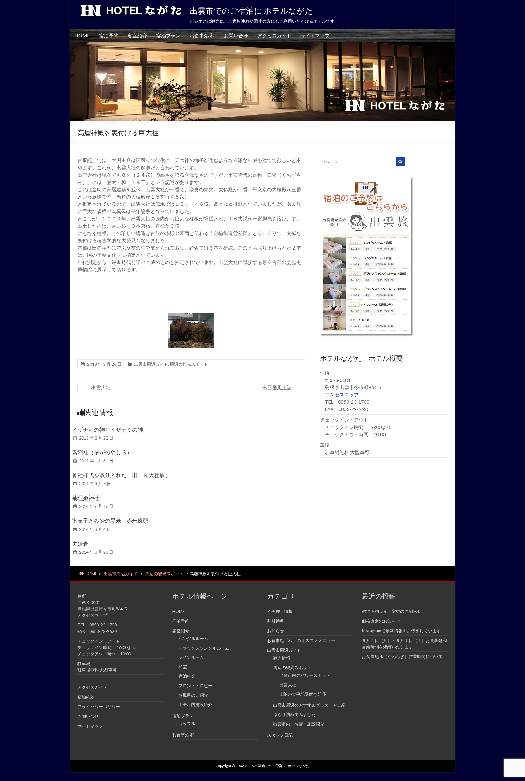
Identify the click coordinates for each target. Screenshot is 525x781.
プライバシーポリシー (98, 706)
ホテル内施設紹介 (195, 704)
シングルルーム (193, 638)
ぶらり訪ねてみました (294, 714)
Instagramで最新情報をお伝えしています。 (403, 630)
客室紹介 (137, 35)
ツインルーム (191, 657)
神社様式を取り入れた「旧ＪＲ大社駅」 (121, 475)
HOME (82, 35)
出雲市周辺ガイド (151, 364)
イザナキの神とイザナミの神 (107, 429)
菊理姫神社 (85, 497)
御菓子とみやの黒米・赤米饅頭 (110, 520)
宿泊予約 (108, 35)
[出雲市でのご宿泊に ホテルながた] (262, 45)
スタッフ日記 (280, 735)
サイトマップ (315, 35)
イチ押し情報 (280, 611)
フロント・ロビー (195, 685)
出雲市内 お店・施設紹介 (298, 723)
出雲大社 (98, 387)
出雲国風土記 (279, 387)
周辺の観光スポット (189, 364)
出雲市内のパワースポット (304, 675)
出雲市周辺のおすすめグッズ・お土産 (309, 705)
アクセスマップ (342, 394)
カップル (186, 723)
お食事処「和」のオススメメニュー (301, 640)
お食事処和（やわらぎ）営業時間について (402, 656)
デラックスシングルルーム (203, 647)
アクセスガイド (274, 35)
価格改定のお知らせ (381, 620)
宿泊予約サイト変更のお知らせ (391, 611)
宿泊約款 (85, 696)
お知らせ (275, 630)
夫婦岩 (80, 543)
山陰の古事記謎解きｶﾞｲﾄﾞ (303, 694)
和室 (182, 666)
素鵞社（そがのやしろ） (102, 452)
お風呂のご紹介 (193, 695)
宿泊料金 (186, 676)
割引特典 (275, 620)
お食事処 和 (202, 35)
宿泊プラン (168, 35)
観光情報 (281, 657)
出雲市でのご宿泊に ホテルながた (251, 10)
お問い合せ (236, 35)
